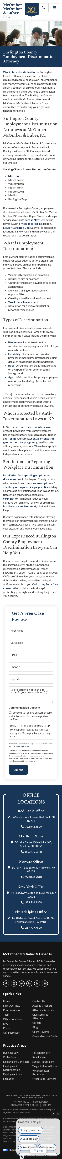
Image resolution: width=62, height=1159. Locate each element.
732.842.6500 (33, 826)
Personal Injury (41, 1052)
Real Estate (39, 1057)
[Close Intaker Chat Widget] (58, 1113)
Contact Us (38, 1001)
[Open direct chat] (53, 1113)
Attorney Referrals (43, 1010)
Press (6, 1028)
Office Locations (12, 1019)
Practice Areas (11, 1010)
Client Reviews (40, 1031)
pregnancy (30, 442)
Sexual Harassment (43, 1061)
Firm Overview (11, 1005)
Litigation (8, 1078)
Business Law (10, 1052)
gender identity (13, 442)
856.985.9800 (33, 851)
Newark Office (31, 861)
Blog (35, 1027)
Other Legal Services (44, 1078)
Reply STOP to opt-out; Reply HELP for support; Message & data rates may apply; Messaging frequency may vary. (30, 731)
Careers (37, 1022)
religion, (13, 438)
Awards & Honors (42, 1005)
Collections (9, 1057)
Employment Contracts (16, 1061)
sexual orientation (43, 438)
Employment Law (12, 1074)
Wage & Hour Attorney (45, 1066)
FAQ (5, 1023)
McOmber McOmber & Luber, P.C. (12, 10)
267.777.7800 (33, 927)
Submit (18, 769)
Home (6, 1001)
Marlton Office (31, 836)
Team (6, 1014)
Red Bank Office (31, 810)
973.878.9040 (33, 877)
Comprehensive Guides (45, 1036)
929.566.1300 (33, 902)
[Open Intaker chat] (22, 1157)
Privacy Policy (27, 746)
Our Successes (11, 1032)
